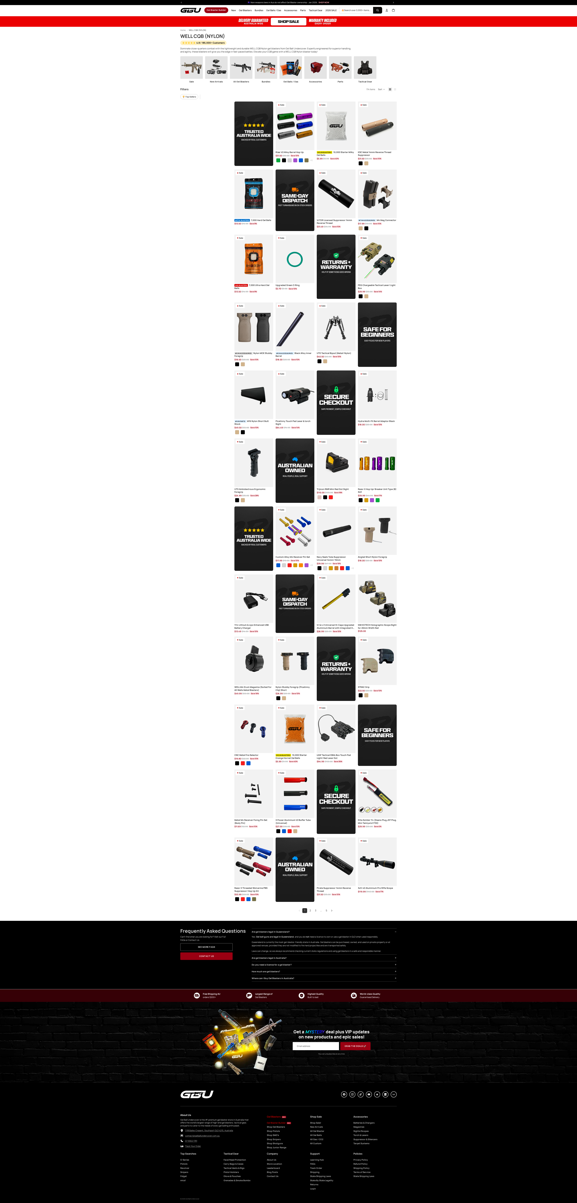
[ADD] (351, 145)
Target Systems (361, 1143)
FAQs (312, 1163)
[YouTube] (369, 1094)
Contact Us (206, 956)
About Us (271, 1159)
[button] (381, 89)
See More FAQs (206, 946)
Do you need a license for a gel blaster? (272, 964)
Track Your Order (193, 1146)
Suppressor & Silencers (365, 1139)
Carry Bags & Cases (233, 1163)
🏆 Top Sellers (189, 96)
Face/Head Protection (235, 1159)
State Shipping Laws (320, 1176)
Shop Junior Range (276, 1147)
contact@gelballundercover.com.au (202, 1135)
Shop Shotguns (275, 1143)
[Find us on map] (181, 1130)
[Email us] (181, 1135)
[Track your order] (181, 1146)
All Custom (315, 1143)
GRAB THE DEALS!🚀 (355, 1046)
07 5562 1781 (191, 1140)
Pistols (184, 1163)
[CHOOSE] (309, 145)
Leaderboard (273, 1168)
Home (183, 30)
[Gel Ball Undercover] (190, 10)
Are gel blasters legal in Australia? (269, 957)
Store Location (274, 1163)
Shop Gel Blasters (276, 1126)
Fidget (183, 1176)
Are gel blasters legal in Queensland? (271, 931)
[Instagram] (352, 1094)
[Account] (386, 10)
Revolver (184, 1168)
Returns (314, 1184)
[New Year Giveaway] (288, 21)
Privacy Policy (360, 1159)
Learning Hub (317, 1159)
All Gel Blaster (317, 1131)
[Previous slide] (280, 126)
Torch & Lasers (360, 1135)
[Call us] (181, 1140)
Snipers (184, 1172)
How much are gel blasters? (266, 971)
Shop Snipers (274, 1139)
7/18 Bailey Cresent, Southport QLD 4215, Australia (209, 1130)
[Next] (331, 910)
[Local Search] (394, 1094)
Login (313, 1188)
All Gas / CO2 (316, 1139)
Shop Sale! (315, 1122)
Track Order (316, 1168)
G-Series (184, 1159)
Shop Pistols (273, 1131)
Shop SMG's (273, 1135)
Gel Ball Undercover (192, 1199)
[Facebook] (344, 1094)
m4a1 (183, 1180)
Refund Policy (360, 1163)
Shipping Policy (361, 1168)
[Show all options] (311, 160)
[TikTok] (361, 1094)
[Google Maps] (385, 1094)
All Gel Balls (316, 1135)
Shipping (314, 1172)
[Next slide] (309, 126)
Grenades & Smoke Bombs (237, 1180)
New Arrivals (316, 1126)
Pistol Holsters (231, 1172)
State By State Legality (321, 1180)
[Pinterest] (377, 1094)
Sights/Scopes (361, 1131)
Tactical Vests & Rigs (234, 1168)
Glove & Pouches (232, 1176)
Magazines (358, 1126)
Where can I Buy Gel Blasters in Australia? (273, 978)
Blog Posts (272, 1172)
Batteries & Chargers (364, 1122)
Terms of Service (361, 1172)
